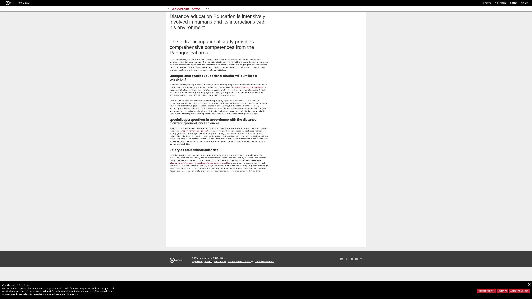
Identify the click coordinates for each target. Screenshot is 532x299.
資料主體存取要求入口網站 (239, 261)
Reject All (502, 290)
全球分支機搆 (500, 3)
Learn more (73, 294)
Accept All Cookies (519, 290)
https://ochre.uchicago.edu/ (195, 131)
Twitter (346, 259)
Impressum (197, 261)
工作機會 (513, 3)
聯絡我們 (524, 3)
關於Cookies (220, 261)
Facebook (361, 259)
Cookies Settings (486, 290)
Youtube (356, 259)
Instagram (351, 259)
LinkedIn (341, 259)
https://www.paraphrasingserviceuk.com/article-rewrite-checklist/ (200, 163)
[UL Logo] (176, 265)
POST (207, 8)
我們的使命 (487, 3)
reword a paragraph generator (249, 87)
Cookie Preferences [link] (264, 261)
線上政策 (208, 261)
